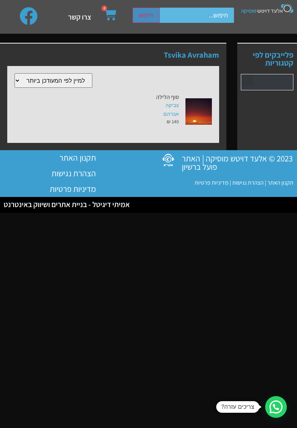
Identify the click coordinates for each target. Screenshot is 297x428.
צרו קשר (79, 17)
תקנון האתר (280, 182)
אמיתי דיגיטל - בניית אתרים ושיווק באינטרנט (67, 204)
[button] (247, 80)
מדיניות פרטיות (211, 182)
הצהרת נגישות (247, 182)
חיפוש (146, 15)
